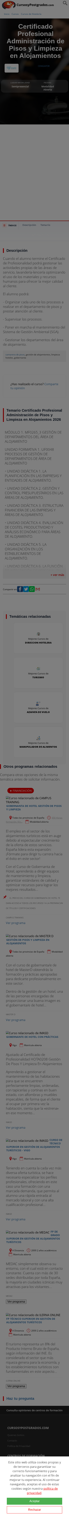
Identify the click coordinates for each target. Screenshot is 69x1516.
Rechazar (34, 1509)
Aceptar (34, 1501)
